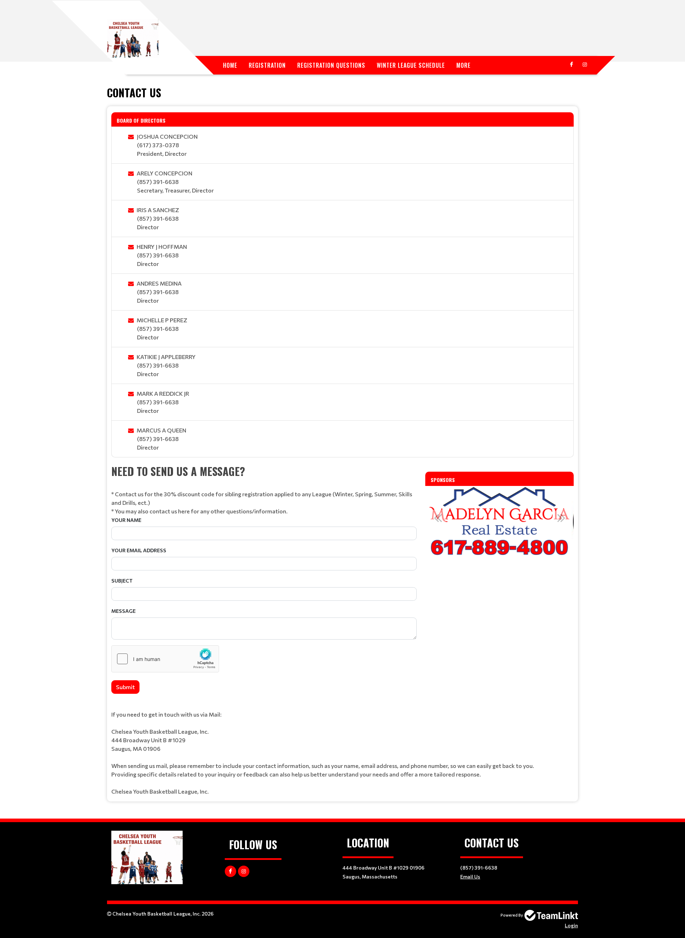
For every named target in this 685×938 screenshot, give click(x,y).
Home (230, 65)
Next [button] (561, 518)
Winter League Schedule (411, 65)
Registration (267, 65)
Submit (125, 686)
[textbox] (264, 489)
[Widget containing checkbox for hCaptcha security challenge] (165, 658)
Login (571, 925)
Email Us (470, 876)
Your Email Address (138, 550)
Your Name (126, 520)
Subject (122, 581)
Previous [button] (438, 518)
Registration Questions (331, 65)
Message (123, 611)
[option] (552, 521)
